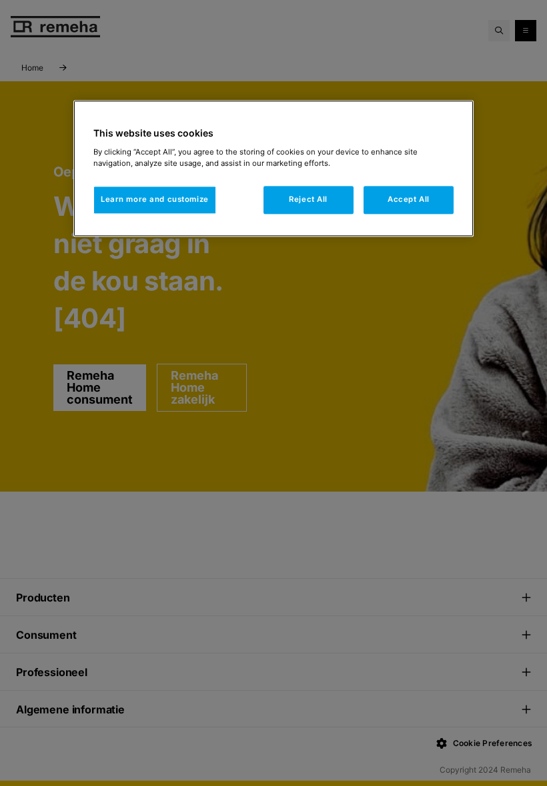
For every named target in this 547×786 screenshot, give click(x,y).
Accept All (409, 199)
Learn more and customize (155, 199)
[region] (273, 168)
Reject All (308, 199)
